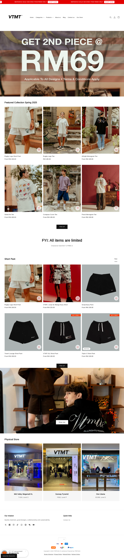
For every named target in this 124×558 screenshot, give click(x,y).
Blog (64, 17)
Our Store (80, 17)
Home (32, 17)
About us (58, 17)
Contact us (71, 17)
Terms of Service (48, 554)
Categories (39, 17)
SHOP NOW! (38, 2)
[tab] (115, 259)
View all (62, 226)
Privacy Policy (58, 554)
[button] (111, 17)
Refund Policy (67, 554)
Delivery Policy (76, 554)
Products (49, 17)
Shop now (62, 422)
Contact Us (66, 520)
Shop (62, 66)
